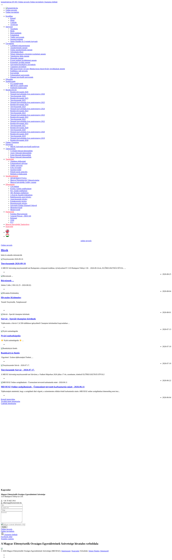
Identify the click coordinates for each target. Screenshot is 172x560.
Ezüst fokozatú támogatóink (20, 155)
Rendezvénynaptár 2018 (19, 140)
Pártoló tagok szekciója (18, 172)
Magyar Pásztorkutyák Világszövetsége (24, 180)
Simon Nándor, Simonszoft (99, 551)
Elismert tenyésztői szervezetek (21, 77)
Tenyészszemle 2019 (18, 136)
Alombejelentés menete (18, 48)
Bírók (12, 31)
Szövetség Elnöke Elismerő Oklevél (23, 205)
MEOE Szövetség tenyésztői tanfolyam (24, 147)
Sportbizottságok (12, 176)
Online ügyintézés (37, 2)
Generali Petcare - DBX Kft (20, 216)
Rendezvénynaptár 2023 (19, 111)
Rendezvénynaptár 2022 (19, 117)
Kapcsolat (9, 226)
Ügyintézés (10, 44)
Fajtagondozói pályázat (18, 163)
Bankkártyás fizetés (10, 353)
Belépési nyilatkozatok (18, 174)
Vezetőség (14, 29)
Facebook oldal (6, 537)
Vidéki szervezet (16, 165)
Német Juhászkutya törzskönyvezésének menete (28, 54)
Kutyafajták (14, 73)
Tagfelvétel (10, 159)
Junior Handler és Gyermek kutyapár (24, 41)
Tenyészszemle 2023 (18, 113)
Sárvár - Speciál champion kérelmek (18, 319)
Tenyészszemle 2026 (18, 96)
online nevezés (86, 241)
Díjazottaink (10, 184)
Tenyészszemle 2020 (18, 130)
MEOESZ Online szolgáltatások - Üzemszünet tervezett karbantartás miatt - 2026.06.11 (43, 387)
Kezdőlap (9, 16)
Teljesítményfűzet (16, 52)
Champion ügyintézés (18, 67)
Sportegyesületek (16, 39)
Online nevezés (24, 2)
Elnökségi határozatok (18, 88)
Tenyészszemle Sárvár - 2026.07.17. (18, 370)
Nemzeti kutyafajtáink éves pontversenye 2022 (27, 121)
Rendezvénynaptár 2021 (19, 123)
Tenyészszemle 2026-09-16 (13, 263)
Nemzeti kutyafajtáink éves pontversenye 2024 (27, 109)
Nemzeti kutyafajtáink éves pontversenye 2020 (27, 132)
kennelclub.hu (6, 2)
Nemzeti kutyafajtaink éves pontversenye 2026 (27, 94)
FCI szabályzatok (16, 83)
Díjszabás (9, 79)
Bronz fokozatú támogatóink (20, 157)
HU (16, 2)
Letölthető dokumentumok (20, 46)
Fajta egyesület (15, 168)
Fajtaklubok (14, 35)
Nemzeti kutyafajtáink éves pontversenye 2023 (27, 115)
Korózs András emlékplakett (20, 189)
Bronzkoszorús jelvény (18, 203)
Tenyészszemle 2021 (18, 126)
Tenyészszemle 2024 (18, 107)
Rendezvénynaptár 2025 (19, 98)
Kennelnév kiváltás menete (20, 62)
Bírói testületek (15, 33)
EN (13, 2)
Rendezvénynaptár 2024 (19, 105)
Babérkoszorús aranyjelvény (20, 197)
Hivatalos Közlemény (11, 297)
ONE (12, 220)
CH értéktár (14, 187)
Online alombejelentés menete (21, 50)
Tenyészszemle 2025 (18, 100)
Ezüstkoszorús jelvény (18, 201)
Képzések (9, 144)
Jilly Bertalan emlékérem (19, 193)
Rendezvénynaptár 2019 (19, 134)
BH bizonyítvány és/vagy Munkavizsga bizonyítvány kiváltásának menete (37, 69)
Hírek (12, 20)
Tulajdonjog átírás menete (19, 56)
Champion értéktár (50, 2)
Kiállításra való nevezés (19, 71)
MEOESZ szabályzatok (19, 86)
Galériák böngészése (8, 403)
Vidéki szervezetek (17, 37)
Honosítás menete (16, 58)
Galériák (13, 22)
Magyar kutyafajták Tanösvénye (17, 224)
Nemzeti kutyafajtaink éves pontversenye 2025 (27, 102)
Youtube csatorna (7, 539)
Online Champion (12, 142)
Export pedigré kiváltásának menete (23, 60)
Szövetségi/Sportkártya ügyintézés (23, 65)
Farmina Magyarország (18, 214)
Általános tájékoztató (18, 161)
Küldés (4, 527)
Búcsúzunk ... (7, 280)
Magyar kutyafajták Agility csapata (23, 182)
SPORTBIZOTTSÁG (18, 178)
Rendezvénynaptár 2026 (19, 92)
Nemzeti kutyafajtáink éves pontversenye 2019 (27, 138)
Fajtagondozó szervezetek (19, 75)
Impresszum (66, 551)
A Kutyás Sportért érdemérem (21, 195)
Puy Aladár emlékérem (18, 191)
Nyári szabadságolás (11, 336)
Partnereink (10, 212)
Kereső (13, 18)
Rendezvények (11, 90)
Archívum (14, 25)
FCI (11, 222)
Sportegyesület (15, 170)
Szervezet (9, 27)
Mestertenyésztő (16, 208)
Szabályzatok (10, 81)
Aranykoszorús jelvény (18, 199)
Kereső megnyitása (8, 399)
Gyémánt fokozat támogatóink (21, 151)
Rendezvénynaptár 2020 (19, 128)
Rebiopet (13, 218)
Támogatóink (10, 149)
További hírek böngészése (10, 401)
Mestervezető (15, 210)
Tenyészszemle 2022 (18, 119)
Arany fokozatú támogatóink (20, 153)
